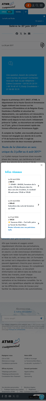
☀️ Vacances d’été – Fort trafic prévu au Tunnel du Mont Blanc (22, 226)
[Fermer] (41, 165)
